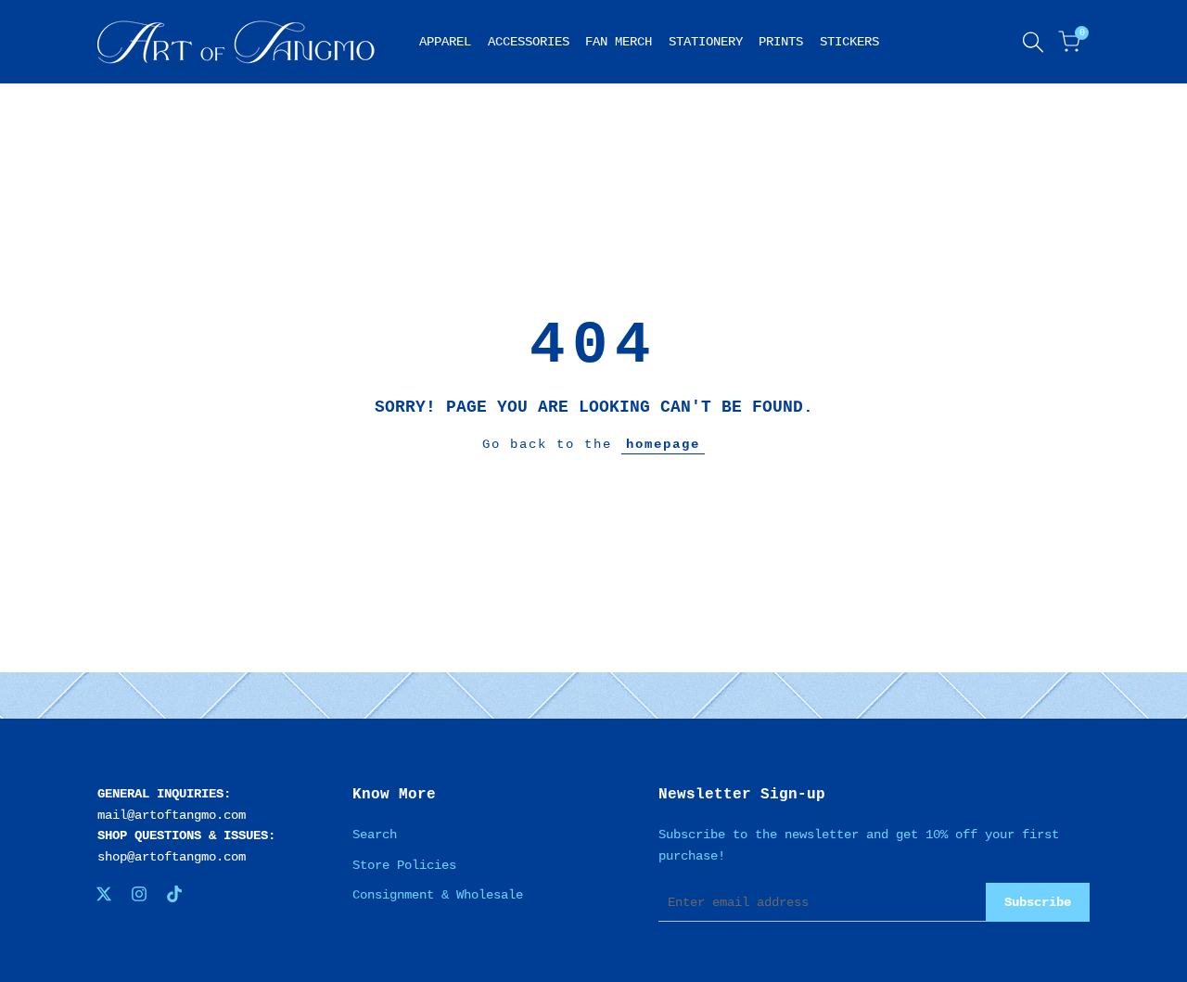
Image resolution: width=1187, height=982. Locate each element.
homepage (663, 444)
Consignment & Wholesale (437, 894)
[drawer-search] (1033, 42)
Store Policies (404, 865)
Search (374, 834)
